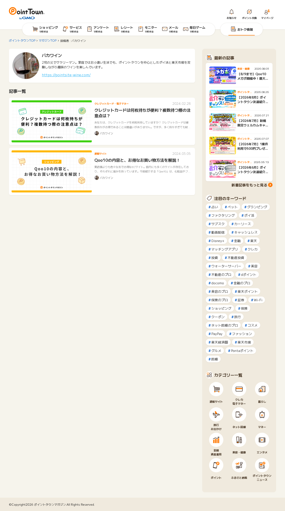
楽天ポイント (248, 291)
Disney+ (217, 240)
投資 (214, 257)
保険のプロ (219, 299)
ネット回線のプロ (224, 325)
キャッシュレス (246, 232)
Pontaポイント (242, 350)
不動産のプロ (221, 274)
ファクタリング (223, 215)
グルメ (216, 350)
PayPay (216, 333)
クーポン (218, 316)
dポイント (248, 274)
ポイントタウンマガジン (50, 504)
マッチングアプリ (224, 249)
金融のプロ (242, 283)
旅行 (237, 316)
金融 (237, 240)
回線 (214, 359)
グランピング (257, 206)
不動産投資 (236, 257)
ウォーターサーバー (226, 266)
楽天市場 (244, 342)
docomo (217, 283)
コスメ (253, 325)
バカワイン (52, 55)
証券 (241, 299)
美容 (254, 266)
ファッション (242, 333)
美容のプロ (219, 291)
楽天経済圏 (219, 342)
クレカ (253, 249)
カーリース (242, 223)
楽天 (253, 240)
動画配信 (218, 232)
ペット (233, 206)
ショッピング (221, 308)
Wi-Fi (258, 299)
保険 (244, 308)
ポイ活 (249, 215)
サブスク (218, 223)
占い (214, 206)
